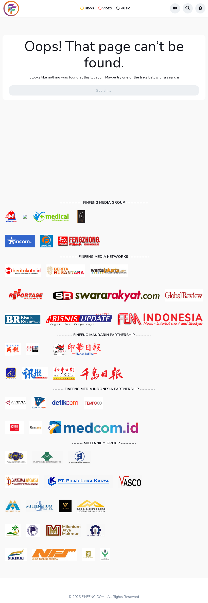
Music (125, 8)
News (89, 8)
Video (107, 8)
